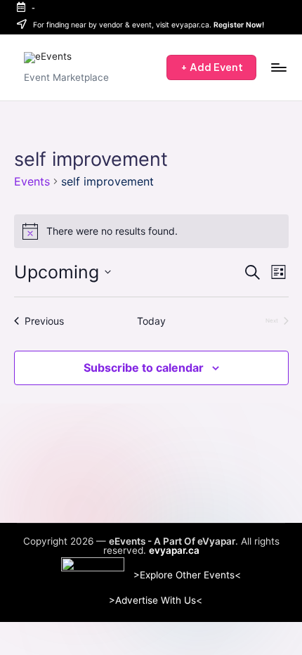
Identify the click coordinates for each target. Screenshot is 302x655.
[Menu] (278, 67)
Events (32, 181)
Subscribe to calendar (144, 368)
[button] (211, 67)
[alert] (151, 231)
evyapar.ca (174, 551)
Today (151, 321)
